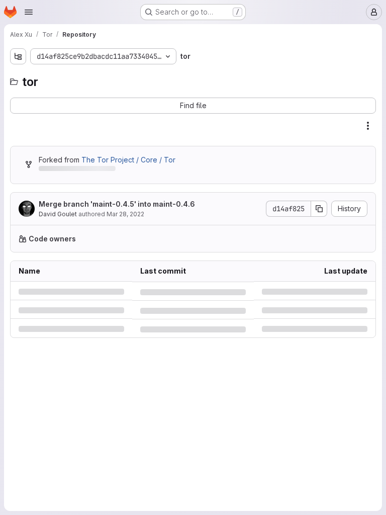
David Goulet (58, 214)
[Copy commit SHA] (312, 209)
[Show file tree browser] (18, 56)
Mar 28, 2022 (125, 214)
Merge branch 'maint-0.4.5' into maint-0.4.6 (117, 204)
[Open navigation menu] (29, 12)
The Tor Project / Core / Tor (128, 159)
